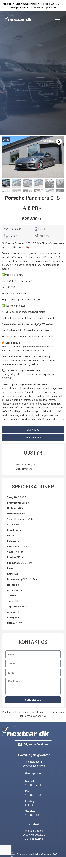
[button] (57, 18)
